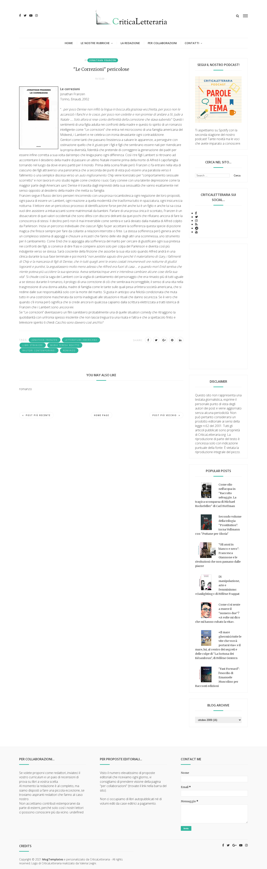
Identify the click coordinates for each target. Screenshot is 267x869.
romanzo (69, 350)
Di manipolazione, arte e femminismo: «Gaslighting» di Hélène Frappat (217, 585)
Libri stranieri (32, 345)
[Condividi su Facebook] (148, 340)
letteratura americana (81, 340)
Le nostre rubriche (95, 43)
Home (69, 43)
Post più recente (38, 415)
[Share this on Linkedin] (180, 340)
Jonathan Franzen (102, 60)
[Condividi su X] (156, 340)
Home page (101, 415)
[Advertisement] (218, 306)
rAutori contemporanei (39, 350)
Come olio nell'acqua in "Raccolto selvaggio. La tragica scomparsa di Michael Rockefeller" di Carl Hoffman (215, 495)
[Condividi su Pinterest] (172, 340)
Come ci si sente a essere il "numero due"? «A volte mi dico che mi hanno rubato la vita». (217, 613)
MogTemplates (52, 859)
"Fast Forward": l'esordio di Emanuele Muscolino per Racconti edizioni (217, 677)
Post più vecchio (164, 415)
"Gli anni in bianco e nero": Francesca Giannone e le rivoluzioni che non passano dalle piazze (218, 555)
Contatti (192, 43)
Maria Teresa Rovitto (64, 345)
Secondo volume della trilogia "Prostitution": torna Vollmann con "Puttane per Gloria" (218, 525)
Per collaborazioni (162, 43)
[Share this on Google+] (164, 340)
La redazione (130, 43)
